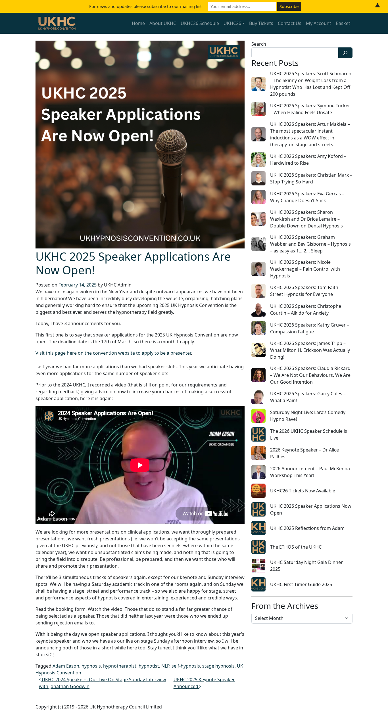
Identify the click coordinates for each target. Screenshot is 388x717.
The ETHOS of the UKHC (296, 547)
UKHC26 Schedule (200, 23)
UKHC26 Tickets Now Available (302, 491)
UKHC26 (232, 23)
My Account (318, 23)
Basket (343, 23)
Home (138, 23)
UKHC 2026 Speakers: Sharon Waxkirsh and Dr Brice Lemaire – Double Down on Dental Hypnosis (306, 219)
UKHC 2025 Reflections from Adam (307, 528)
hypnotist (149, 666)
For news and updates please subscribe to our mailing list (145, 6)
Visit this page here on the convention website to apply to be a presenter (113, 353)
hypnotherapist (119, 666)
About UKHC (162, 23)
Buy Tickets (261, 23)
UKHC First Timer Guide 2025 (301, 584)
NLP (165, 666)
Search (258, 44)
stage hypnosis (218, 666)
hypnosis (91, 666)
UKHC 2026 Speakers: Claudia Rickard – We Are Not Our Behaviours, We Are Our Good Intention (310, 375)
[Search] (345, 52)
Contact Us (289, 23)
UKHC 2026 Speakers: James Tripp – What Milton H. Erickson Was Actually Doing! (310, 350)
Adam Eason (66, 666)
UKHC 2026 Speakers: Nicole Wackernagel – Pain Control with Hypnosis (305, 269)
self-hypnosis (186, 666)
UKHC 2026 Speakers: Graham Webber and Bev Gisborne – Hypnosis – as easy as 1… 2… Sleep (310, 244)
